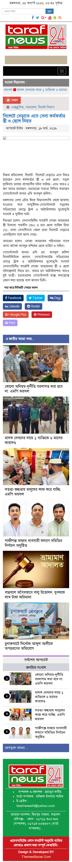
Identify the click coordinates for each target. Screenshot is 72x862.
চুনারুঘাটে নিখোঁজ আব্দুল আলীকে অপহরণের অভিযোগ (29, 646)
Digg (56, 298)
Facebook (14, 298)
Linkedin (14, 306)
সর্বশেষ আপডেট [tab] (36, 659)
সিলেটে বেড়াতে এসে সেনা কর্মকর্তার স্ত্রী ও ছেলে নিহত (34, 118)
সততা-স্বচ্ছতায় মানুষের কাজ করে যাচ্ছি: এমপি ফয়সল (50, 714)
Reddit (35, 306)
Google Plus (17, 315)
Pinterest (43, 315)
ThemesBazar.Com (36, 857)
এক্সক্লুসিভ (17, 107)
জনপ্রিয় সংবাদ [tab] (36, 667)
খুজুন (49, 11)
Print (11, 323)
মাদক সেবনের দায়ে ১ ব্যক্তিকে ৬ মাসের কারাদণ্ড (39, 90)
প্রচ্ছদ (14, 100)
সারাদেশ (31, 107)
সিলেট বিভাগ (46, 107)
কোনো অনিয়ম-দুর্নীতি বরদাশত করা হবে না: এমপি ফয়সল (49, 679)
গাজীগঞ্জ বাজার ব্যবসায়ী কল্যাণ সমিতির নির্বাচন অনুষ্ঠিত (51, 732)
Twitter (37, 298)
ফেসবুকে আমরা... (16, 748)
